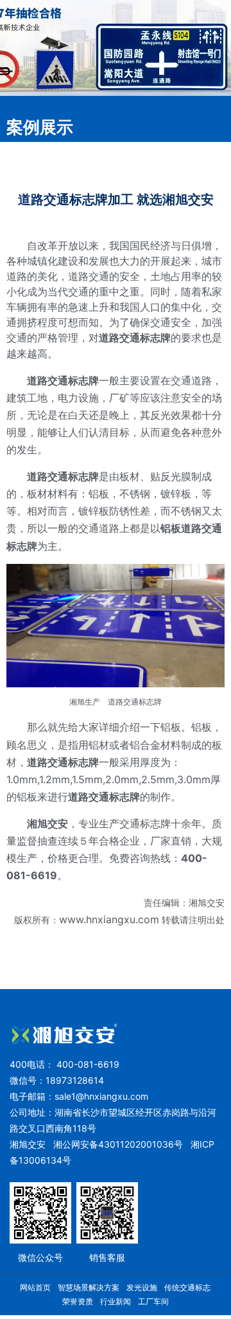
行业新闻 (115, 1301)
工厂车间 (153, 1301)
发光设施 (141, 1287)
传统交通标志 (187, 1287)
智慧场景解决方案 (88, 1287)
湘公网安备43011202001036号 (118, 1144)
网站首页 (35, 1287)
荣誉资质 (77, 1301)
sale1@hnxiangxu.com (101, 1096)
